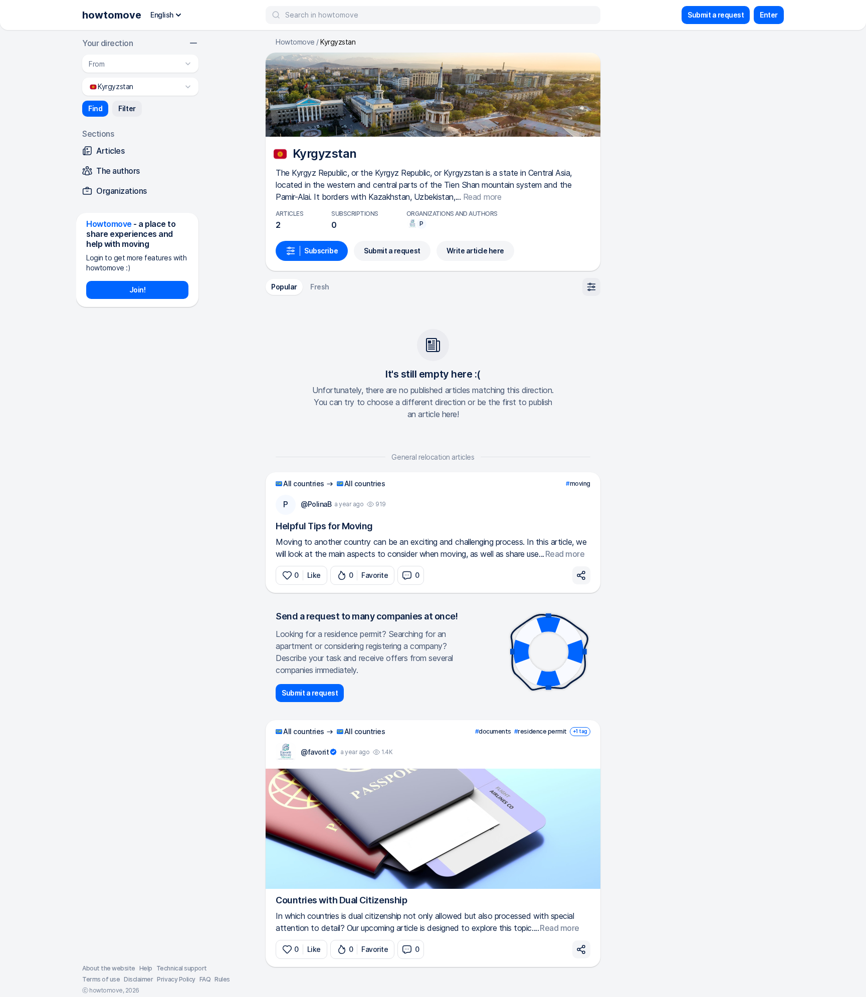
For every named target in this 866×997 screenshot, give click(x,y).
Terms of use (101, 979)
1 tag (580, 731)
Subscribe (321, 250)
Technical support (181, 968)
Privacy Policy (176, 979)
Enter (769, 15)
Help (145, 968)
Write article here (475, 250)
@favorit (315, 752)
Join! (137, 289)
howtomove (111, 15)
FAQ (205, 979)
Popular (284, 286)
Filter (126, 108)
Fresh (319, 286)
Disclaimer (138, 979)
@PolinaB (316, 504)
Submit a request (716, 15)
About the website (108, 968)
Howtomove (295, 42)
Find (95, 108)
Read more (482, 197)
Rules (222, 979)
